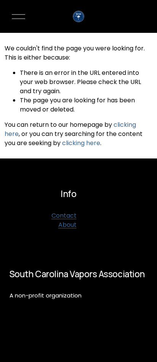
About (67, 224)
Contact (64, 215)
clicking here (81, 143)
